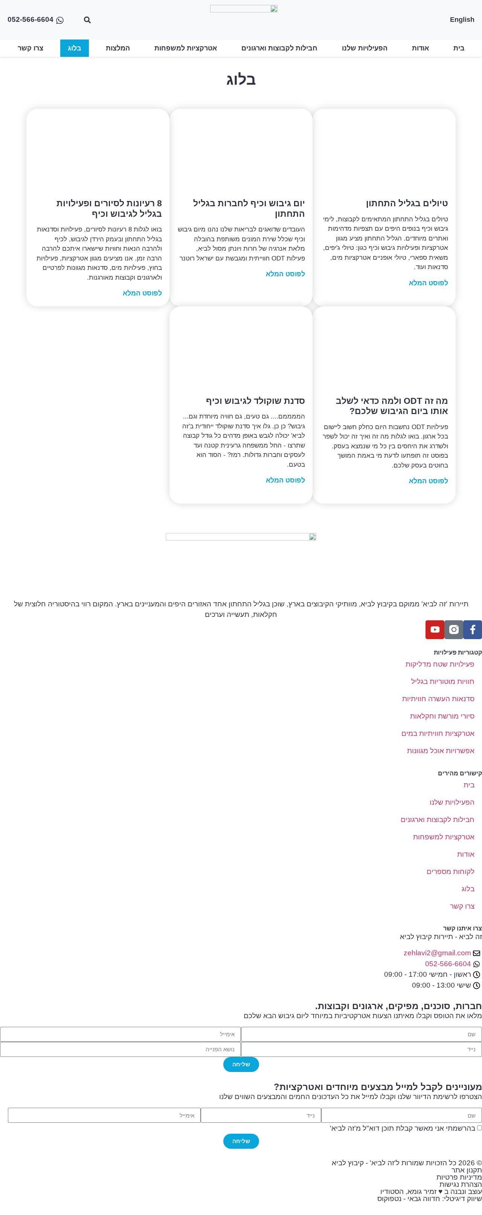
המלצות (118, 48)
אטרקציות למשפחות (185, 48)
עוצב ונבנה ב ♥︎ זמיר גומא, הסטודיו (431, 1191)
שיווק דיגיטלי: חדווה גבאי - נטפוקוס (429, 1199)
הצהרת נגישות (460, 1184)
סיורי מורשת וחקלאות (442, 716)
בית (459, 48)
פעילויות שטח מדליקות (440, 664)
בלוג (74, 48)
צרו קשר (30, 48)
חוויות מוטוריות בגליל (442, 681)
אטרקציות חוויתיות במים (437, 733)
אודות (420, 48)
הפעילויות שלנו (364, 48)
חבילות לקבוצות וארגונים (279, 48)
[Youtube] (435, 629)
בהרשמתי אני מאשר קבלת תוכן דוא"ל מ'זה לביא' (402, 1129)
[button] (87, 20)
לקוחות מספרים (450, 871)
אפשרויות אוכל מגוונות (440, 751)
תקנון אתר (466, 1170)
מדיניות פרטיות (459, 1177)
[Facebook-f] (472, 629)
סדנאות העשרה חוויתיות (438, 699)
